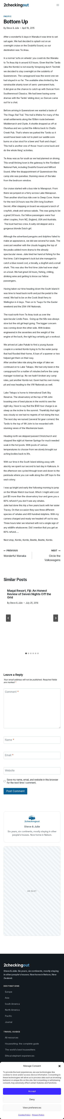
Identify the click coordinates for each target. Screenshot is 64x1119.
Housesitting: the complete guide (22, 1043)
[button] (59, 1066)
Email (9, 755)
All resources (11, 1037)
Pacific (7, 16)
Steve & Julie (13, 28)
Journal (8, 1022)
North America (12, 1009)
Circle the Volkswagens (52, 555)
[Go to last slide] (8, 618)
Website (10, 770)
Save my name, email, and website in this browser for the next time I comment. (32, 781)
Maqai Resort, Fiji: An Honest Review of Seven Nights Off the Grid (29, 594)
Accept (32, 1091)
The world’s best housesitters (20, 1049)
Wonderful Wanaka (15, 553)
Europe (8, 991)
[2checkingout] (16, 5)
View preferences (32, 1107)
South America (12, 1003)
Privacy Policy (38, 1115)
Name (9, 739)
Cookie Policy (24, 1115)
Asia (7, 997)
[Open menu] (57, 5)
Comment (12, 691)
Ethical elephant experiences (19, 1055)
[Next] (55, 618)
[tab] (26, 653)
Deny (32, 1099)
